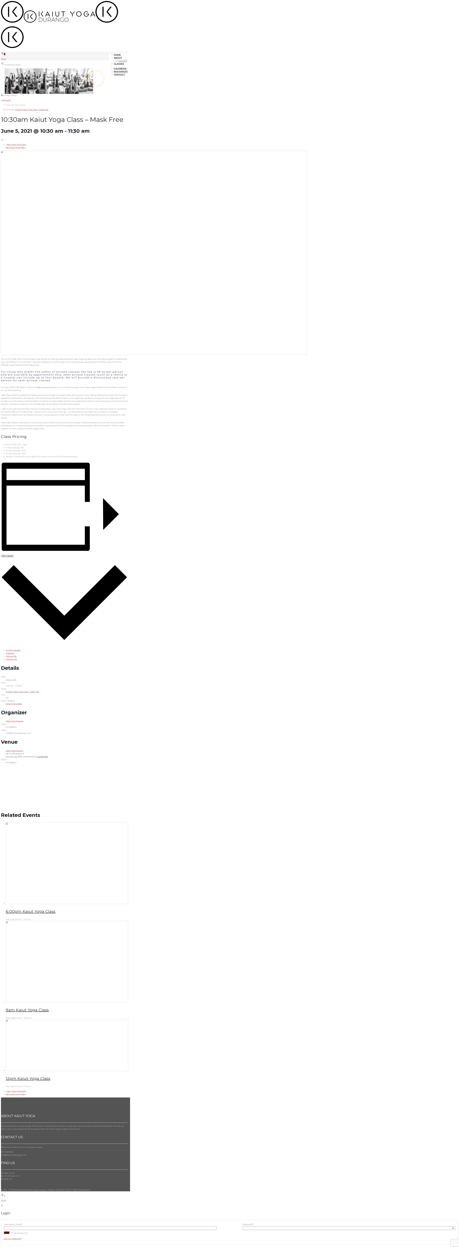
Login (6, 1233)
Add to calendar (7, 556)
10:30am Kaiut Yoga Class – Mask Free (22, 692)
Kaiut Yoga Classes (14, 704)
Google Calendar (13, 650)
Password (248, 1224)
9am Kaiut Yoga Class (16, 144)
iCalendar (10, 653)
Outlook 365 (11, 656)
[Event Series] (32, 919)
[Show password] (453, 1228)
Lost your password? (12, 1238)
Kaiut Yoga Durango (14, 721)
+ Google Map (42, 757)
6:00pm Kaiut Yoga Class (30, 911)
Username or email (13, 1224)
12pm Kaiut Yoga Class (28, 1078)
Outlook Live (11, 659)
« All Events (6, 100)
